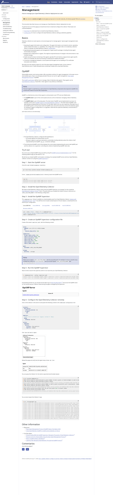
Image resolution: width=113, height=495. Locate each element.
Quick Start (27, 31)
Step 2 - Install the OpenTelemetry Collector (102, 26)
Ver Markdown (100, 6)
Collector (28, 6)
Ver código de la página (103, 8)
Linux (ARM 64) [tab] (36, 205)
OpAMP (97, 20)
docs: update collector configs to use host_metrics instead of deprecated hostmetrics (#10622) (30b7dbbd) (65, 458)
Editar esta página (101, 9)
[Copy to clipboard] (78, 169)
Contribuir (82, 19)
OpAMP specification (29, 80)
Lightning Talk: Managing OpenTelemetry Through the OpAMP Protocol (44, 440)
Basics (97, 18)
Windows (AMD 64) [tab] (27, 208)
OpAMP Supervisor (42, 158)
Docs (23, 6)
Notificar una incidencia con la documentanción (104, 11)
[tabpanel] (50, 213)
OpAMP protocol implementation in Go (61, 153)
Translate (12, 7)
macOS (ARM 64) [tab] (66, 205)
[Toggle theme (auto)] (93, 2)
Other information (100, 44)
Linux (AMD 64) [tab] (26, 205)
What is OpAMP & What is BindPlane (35, 438)
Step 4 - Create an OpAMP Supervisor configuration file (103, 32)
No (27, 449)
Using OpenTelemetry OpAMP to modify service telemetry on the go (43, 431)
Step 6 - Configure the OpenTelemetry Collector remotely (102, 40)
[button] (87, 2)
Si (23, 449)
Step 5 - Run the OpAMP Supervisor (102, 36)
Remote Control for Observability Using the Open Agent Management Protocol (45, 437)
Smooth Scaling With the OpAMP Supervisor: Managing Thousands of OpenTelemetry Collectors (50, 435)
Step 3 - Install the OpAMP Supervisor (102, 29)
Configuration (27, 33)
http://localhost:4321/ (56, 282)
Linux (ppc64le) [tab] (46, 205)
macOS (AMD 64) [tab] (56, 205)
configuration (51, 48)
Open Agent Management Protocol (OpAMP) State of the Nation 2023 (43, 429)
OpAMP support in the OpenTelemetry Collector (47, 102)
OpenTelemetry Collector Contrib (30, 191)
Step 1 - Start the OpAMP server (104, 23)
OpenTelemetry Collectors (28, 81)
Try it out (98, 21)
